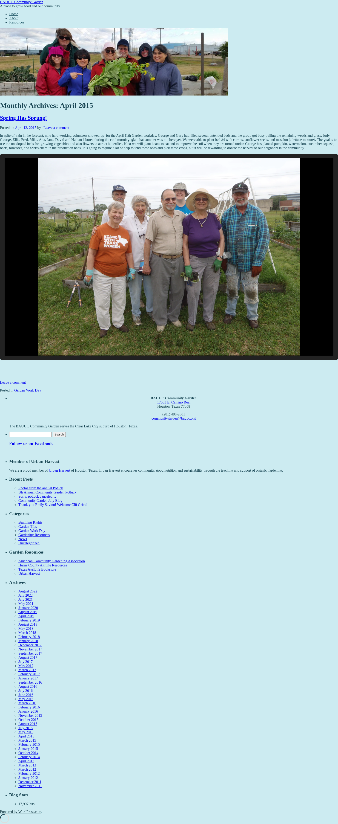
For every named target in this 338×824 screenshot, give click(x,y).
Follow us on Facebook (31, 443)
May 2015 (25, 732)
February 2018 (29, 637)
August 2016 (27, 686)
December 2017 (30, 645)
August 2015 (27, 724)
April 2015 (26, 736)
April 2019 (26, 616)
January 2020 (28, 608)
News (22, 539)
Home (13, 14)
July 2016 (25, 691)
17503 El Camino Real (173, 402)
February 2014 (29, 757)
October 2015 (28, 720)
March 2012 (27, 769)
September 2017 (30, 653)
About (13, 18)
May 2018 (25, 628)
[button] (158, 343)
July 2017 (25, 662)
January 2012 (28, 778)
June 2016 (25, 695)
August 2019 (27, 612)
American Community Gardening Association (51, 561)
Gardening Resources (34, 535)
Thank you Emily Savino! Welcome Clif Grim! (52, 505)
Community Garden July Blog (40, 500)
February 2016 (29, 707)
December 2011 (29, 782)
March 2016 (27, 703)
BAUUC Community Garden (21, 2)
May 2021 (25, 604)
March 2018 (27, 633)
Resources (16, 22)
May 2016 (25, 699)
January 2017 (28, 678)
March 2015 (27, 740)
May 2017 (25, 666)
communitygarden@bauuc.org (174, 418)
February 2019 (29, 620)
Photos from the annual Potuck (40, 488)
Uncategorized (29, 543)
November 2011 (30, 786)
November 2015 (30, 715)
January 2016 (28, 711)
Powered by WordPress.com (20, 812)
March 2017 (27, 670)
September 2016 (30, 682)
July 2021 (25, 599)
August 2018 (27, 624)
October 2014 (28, 753)
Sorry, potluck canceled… (37, 496)
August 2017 (27, 657)
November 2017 (30, 649)
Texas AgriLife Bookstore (37, 569)
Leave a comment (56, 128)
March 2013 (27, 765)
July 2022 (25, 595)
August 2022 (27, 591)
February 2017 (29, 674)
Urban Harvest (59, 470)
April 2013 (26, 761)
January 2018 (28, 641)
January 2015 (28, 749)
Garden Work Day (27, 390)
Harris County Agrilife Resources (42, 565)
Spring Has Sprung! (23, 118)
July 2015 (25, 728)
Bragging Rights (30, 522)
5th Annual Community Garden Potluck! (47, 492)
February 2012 (29, 773)
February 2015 (29, 744)
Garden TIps (27, 526)
